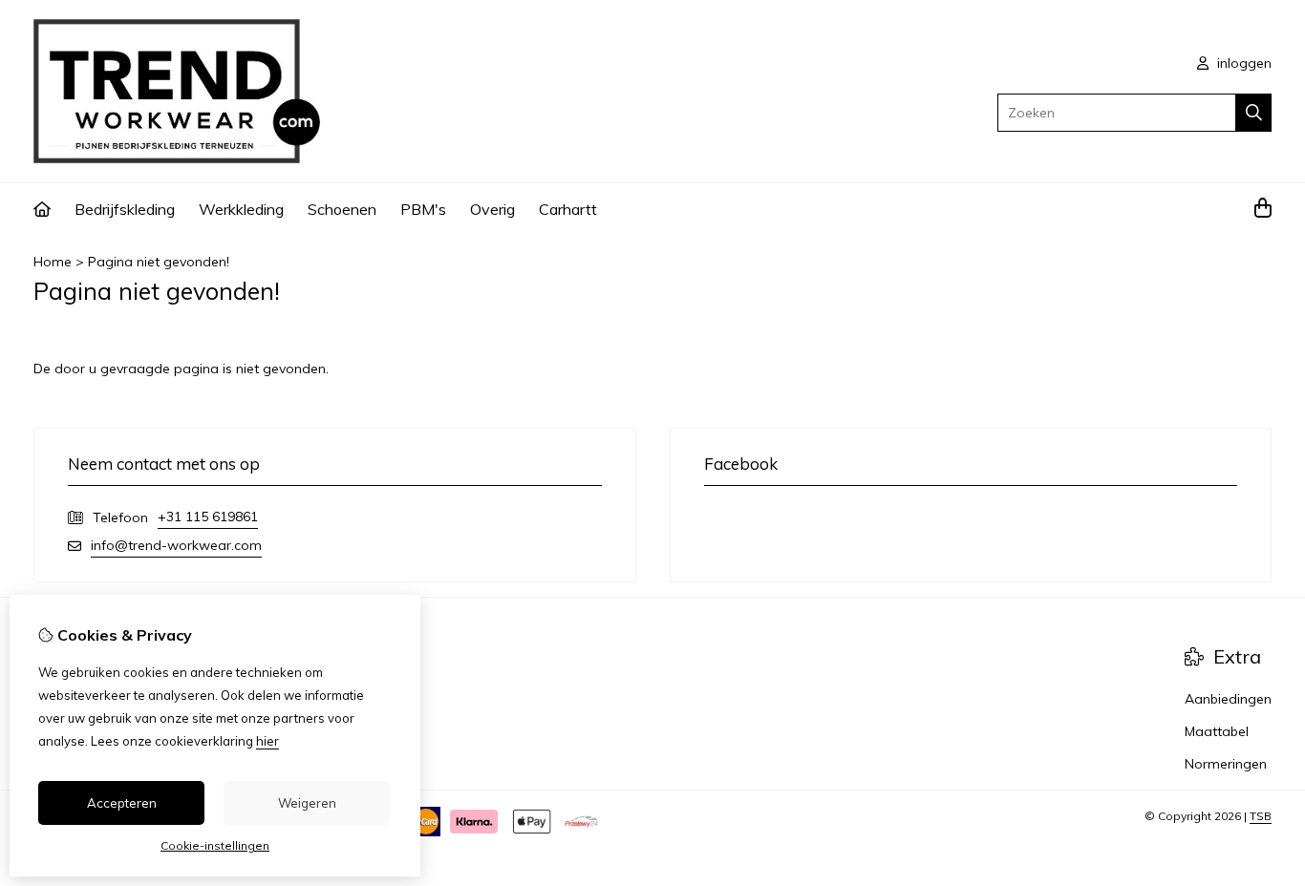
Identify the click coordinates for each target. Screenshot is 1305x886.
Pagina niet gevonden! (158, 261)
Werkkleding (241, 209)
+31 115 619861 (208, 516)
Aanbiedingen (1228, 698)
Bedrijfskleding (125, 209)
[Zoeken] (1254, 113)
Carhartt (568, 209)
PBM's (423, 209)
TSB (1261, 816)
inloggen (1242, 63)
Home (52, 261)
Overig (492, 209)
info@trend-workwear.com (176, 545)
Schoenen (342, 209)
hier (267, 741)
